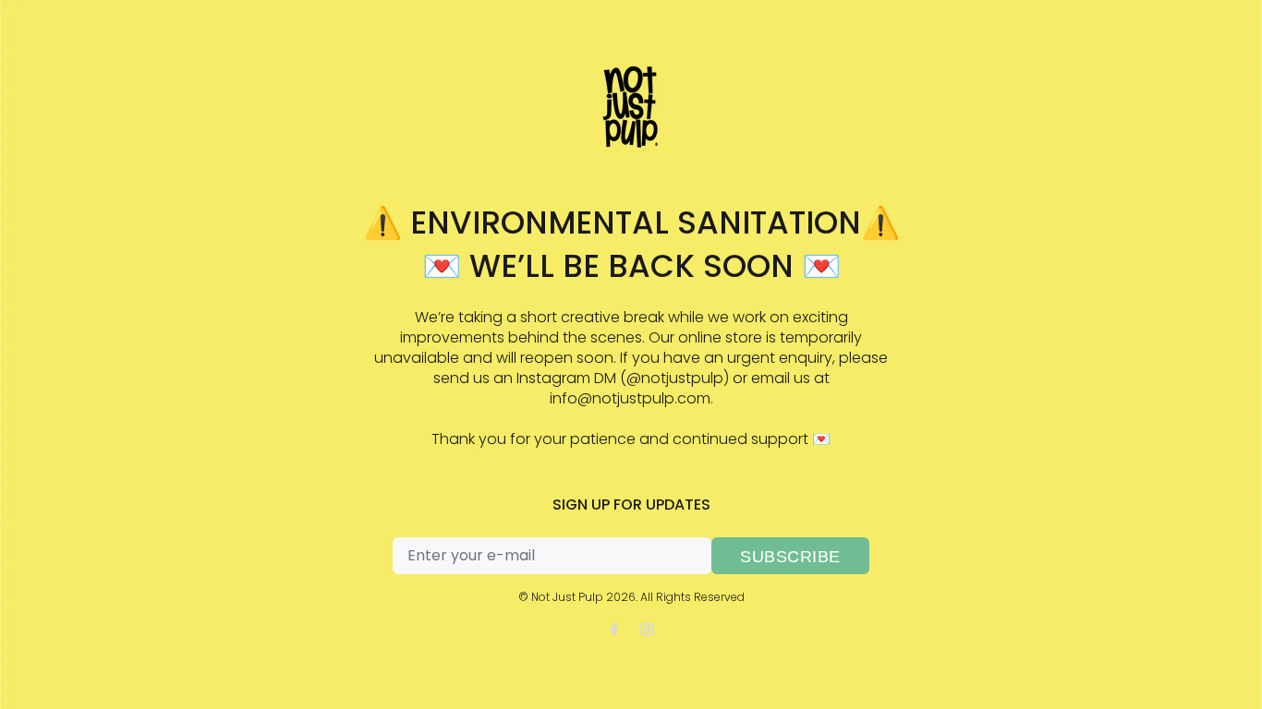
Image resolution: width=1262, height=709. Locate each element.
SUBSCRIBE (790, 556)
